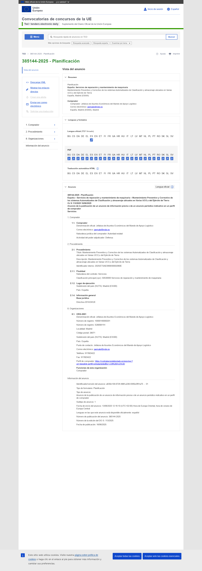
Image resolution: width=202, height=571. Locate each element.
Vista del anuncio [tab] (31, 70)
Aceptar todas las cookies (127, 556)
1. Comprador (32, 125)
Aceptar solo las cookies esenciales (162, 556)
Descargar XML (38, 82)
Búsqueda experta (100, 43)
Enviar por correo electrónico (38, 104)
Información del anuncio (37, 146)
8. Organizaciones (35, 139)
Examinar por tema (120, 43)
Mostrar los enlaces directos (39, 90)
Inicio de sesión (155, 9)
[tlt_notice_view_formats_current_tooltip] (172, 187)
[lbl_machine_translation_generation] (97, 168)
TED (24, 54)
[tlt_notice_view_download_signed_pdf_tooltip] (91, 140)
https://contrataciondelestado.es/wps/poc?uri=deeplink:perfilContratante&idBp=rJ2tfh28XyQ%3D (104, 362)
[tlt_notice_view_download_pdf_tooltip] (68, 158)
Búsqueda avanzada (81, 43)
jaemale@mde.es (95, 107)
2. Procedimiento (34, 132)
